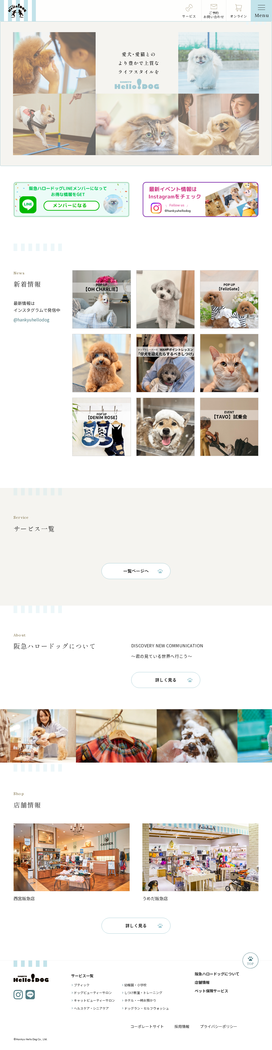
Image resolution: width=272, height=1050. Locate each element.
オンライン (238, 16)
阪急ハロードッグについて (217, 973)
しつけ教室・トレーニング (143, 992)
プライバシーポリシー (218, 1026)
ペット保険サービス (211, 990)
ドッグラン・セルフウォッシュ (146, 1008)
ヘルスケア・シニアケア (91, 1008)
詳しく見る (165, 680)
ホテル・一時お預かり (140, 1000)
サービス (189, 16)
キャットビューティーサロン (94, 1000)
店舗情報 (202, 982)
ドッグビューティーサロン (93, 992)
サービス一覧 (82, 975)
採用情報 (182, 1026)
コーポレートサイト (147, 1026)
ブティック (82, 985)
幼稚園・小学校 (135, 985)
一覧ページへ (136, 571)
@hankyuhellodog (31, 319)
